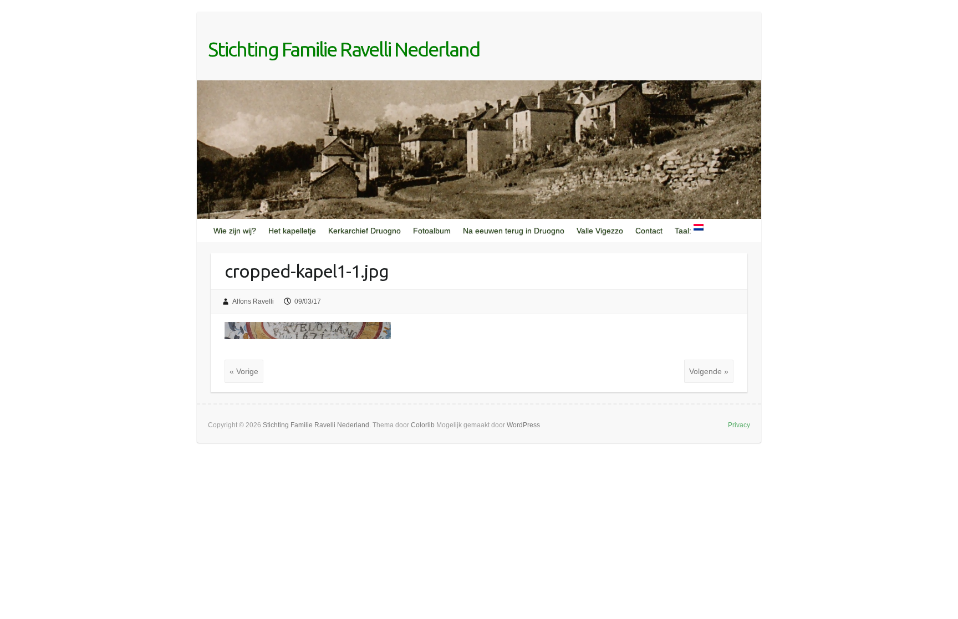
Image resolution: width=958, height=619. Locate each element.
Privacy (739, 425)
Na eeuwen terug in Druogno (513, 230)
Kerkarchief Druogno (364, 230)
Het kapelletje (292, 230)
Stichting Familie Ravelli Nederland (344, 49)
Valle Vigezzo (600, 230)
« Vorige (244, 371)
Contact (649, 230)
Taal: (684, 230)
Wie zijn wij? (234, 230)
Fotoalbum (432, 230)
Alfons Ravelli (253, 301)
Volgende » (708, 371)
